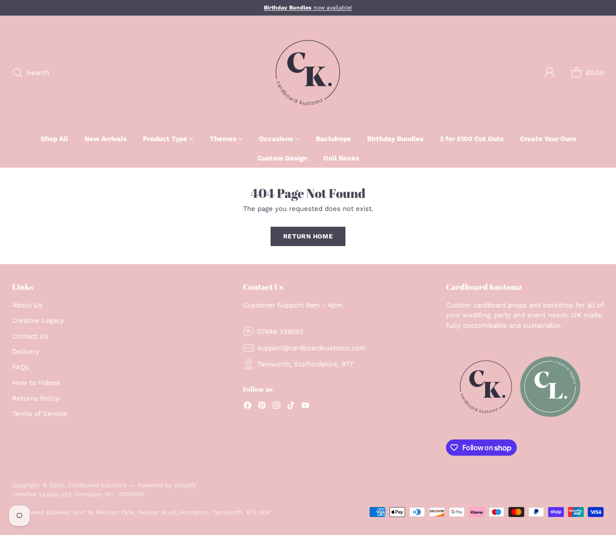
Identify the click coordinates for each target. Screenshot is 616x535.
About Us (27, 305)
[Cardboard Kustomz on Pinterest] (262, 407)
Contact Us (30, 336)
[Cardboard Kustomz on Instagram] (276, 407)
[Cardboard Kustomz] (308, 72)
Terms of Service (39, 414)
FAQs (20, 367)
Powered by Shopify (167, 485)
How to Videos (36, 383)
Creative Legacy (38, 320)
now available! (308, 8)
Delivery (25, 352)
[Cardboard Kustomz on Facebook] (247, 407)
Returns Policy (36, 398)
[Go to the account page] (549, 72)
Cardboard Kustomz (97, 485)
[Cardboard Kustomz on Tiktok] (290, 407)
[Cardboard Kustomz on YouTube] (305, 407)
